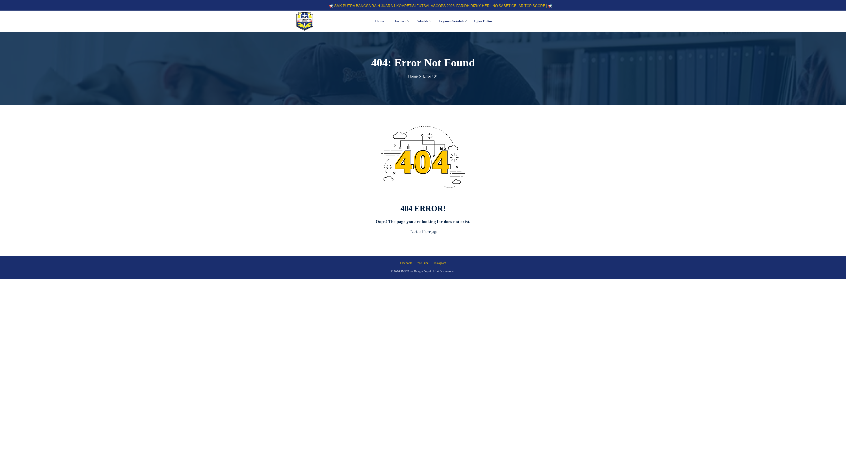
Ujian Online (483, 21)
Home (379, 21)
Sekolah (422, 21)
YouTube (423, 263)
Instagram (440, 263)
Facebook (406, 263)
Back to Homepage (423, 232)
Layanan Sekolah (451, 21)
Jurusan (400, 21)
